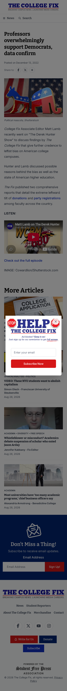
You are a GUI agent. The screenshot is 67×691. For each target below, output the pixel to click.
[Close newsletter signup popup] (56, 321)
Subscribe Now (33, 363)
